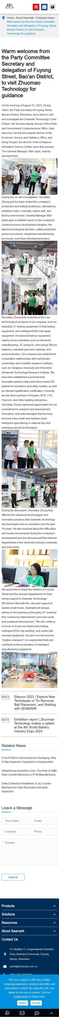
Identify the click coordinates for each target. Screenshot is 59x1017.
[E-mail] (22, 1013)
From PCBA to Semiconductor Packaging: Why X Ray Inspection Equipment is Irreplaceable (29, 759)
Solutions (8, 914)
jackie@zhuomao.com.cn (23, 966)
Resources (9, 922)
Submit (13, 877)
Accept (36, 1002)
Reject (22, 1002)
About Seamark (25, 17)
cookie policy (21, 996)
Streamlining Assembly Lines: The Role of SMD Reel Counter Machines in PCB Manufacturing (29, 772)
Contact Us (10, 939)
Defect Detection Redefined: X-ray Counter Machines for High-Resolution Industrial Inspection (26, 787)
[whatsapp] (7, 1013)
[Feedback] (37, 1013)
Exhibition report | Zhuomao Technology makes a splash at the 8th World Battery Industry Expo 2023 (34, 725)
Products (8, 906)
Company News (45, 17)
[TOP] (51, 1013)
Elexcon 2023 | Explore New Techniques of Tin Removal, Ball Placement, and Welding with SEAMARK (35, 702)
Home (10, 17)
